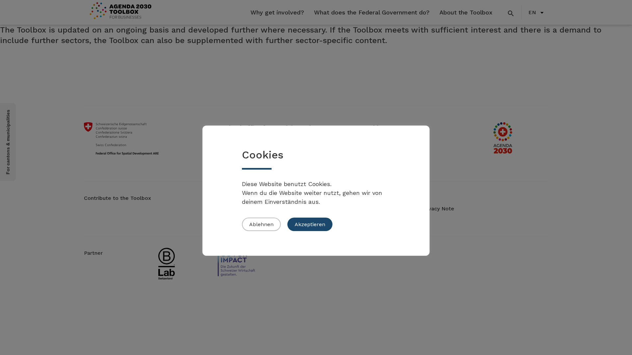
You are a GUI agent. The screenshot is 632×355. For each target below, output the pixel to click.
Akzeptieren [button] (310, 224)
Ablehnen (261, 224)
